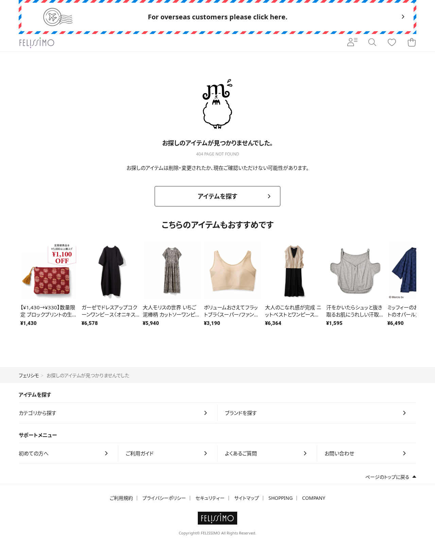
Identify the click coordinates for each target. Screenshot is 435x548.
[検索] (372, 43)
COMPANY (313, 498)
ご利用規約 (121, 498)
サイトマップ (246, 498)
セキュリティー (210, 498)
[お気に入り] (392, 43)
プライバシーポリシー (164, 498)
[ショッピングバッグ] (411, 43)
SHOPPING (280, 498)
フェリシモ (29, 375)
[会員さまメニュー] (352, 43)
